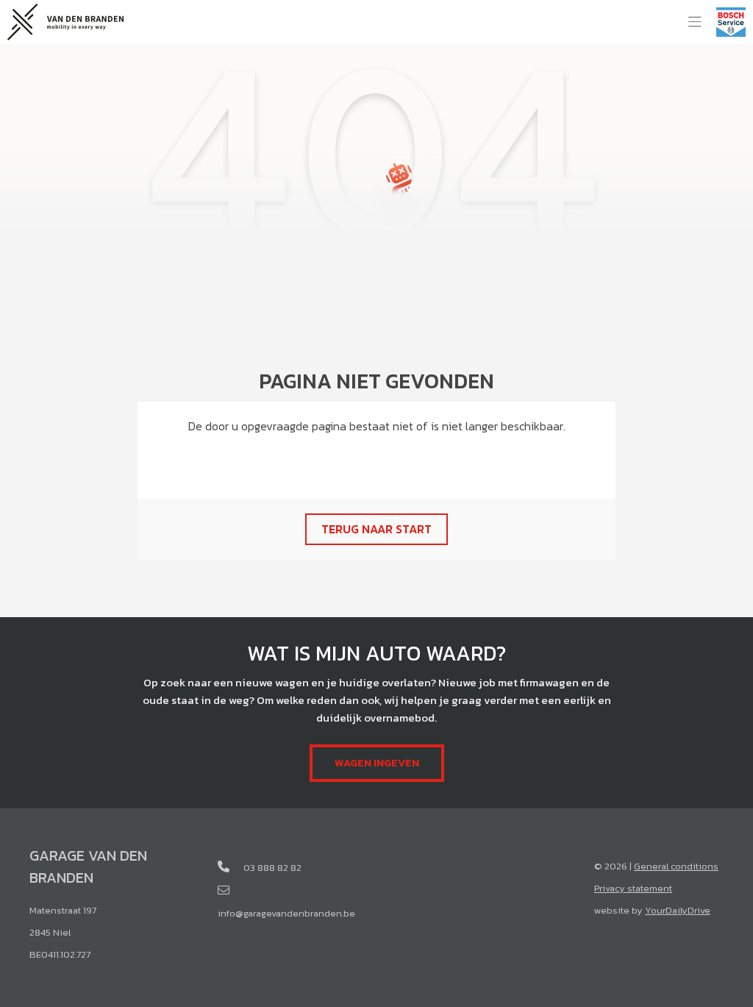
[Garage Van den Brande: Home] (65, 20)
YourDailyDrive (677, 910)
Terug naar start (376, 529)
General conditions (676, 866)
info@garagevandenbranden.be (286, 913)
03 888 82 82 (272, 868)
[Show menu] (688, 18)
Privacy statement (633, 888)
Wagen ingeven (377, 763)
